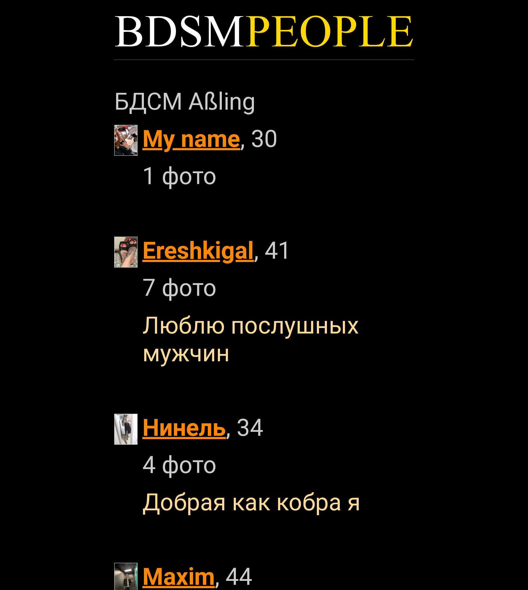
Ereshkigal (198, 250)
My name (191, 139)
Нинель (184, 428)
